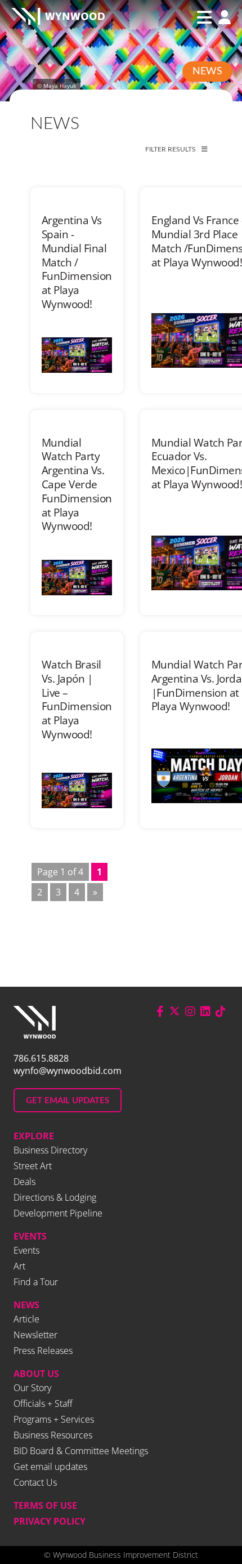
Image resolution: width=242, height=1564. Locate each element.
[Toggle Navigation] (204, 17)
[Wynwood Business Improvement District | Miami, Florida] (58, 18)
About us (36, 1373)
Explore (34, 1136)
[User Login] (222, 18)
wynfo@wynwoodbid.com (68, 1070)
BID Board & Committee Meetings (81, 1451)
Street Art (33, 1166)
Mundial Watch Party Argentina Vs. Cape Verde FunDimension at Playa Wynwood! (77, 484)
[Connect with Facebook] (160, 1011)
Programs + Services (54, 1419)
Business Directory (50, 1150)
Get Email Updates (67, 1101)
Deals (24, 1181)
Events (30, 1236)
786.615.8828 (41, 1058)
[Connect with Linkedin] (205, 1011)
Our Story (32, 1388)
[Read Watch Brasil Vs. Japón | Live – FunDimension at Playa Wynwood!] (77, 790)
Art (19, 1266)
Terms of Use (45, 1505)
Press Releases (43, 1350)
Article (26, 1319)
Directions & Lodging (55, 1197)
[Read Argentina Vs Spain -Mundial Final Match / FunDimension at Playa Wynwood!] (77, 355)
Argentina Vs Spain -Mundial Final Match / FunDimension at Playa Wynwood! (77, 262)
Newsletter (35, 1335)
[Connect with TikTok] (221, 1011)
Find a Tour (36, 1282)
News (207, 71)
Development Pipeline (58, 1213)
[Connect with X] (174, 1011)
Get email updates (50, 1466)
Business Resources (53, 1435)
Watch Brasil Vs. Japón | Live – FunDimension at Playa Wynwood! (77, 699)
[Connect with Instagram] (190, 1011)
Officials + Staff (43, 1403)
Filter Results (170, 149)
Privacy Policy (50, 1521)
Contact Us (35, 1482)
